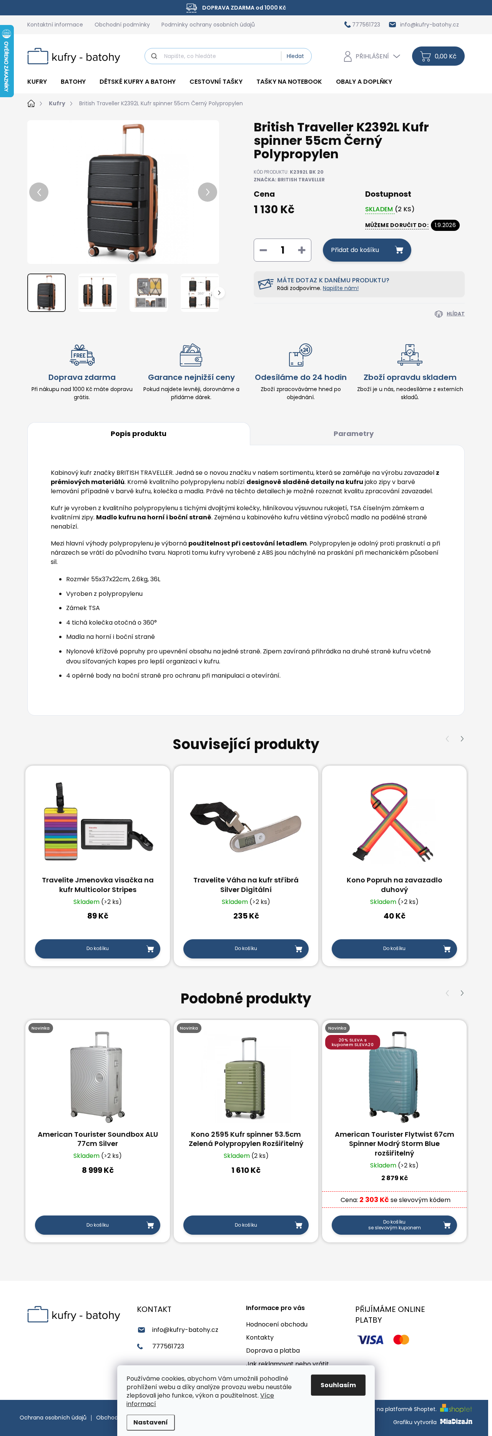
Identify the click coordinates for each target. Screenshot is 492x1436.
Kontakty (260, 1337)
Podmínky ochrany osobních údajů (208, 24)
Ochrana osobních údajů (53, 1417)
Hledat (295, 56)
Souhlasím (338, 1385)
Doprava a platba (273, 1350)
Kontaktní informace (55, 24)
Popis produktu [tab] (138, 433)
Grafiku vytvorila (415, 1422)
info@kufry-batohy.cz (185, 1329)
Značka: (289, 179)
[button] (462, 739)
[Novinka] (97, 1077)
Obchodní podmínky (122, 24)
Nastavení (150, 1422)
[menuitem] (40, 81)
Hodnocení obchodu (277, 1324)
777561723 (168, 1346)
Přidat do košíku (355, 249)
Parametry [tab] (354, 433)
